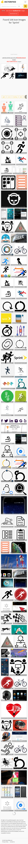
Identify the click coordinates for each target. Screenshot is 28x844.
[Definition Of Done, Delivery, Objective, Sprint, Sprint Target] (20, 134)
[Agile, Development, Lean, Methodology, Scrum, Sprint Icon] (20, 476)
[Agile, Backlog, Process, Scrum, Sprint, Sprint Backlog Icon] (20, 120)
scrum (9, 97)
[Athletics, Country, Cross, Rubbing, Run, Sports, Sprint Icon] (6, 618)
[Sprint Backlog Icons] (8, 182)
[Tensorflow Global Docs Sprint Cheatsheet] (14, 429)
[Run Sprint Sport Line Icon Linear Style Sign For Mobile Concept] (20, 409)
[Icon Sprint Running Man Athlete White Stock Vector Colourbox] (20, 594)
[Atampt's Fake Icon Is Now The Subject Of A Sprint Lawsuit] (19, 238)
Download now (13, 13)
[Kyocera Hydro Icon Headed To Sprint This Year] (20, 792)
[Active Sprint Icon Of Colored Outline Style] (7, 250)
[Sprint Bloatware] (10, 214)
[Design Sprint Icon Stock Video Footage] (19, 261)
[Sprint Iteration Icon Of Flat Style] (21, 383)
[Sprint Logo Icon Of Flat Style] (20, 357)
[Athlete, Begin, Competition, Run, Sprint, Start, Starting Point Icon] (7, 521)
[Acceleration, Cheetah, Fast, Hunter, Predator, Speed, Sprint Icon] (6, 630)
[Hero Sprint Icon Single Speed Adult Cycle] (7, 762)
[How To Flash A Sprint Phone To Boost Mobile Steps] (20, 607)
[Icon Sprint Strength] (6, 170)
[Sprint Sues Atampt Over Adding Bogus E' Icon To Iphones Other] (6, 574)
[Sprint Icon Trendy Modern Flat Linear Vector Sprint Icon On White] (20, 107)
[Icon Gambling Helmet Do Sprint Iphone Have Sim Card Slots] (6, 737)
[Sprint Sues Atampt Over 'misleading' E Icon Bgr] (14, 561)
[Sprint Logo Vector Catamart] (7, 371)
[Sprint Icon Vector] (7, 409)
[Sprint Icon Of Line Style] (7, 344)
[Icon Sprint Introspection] (8, 159)
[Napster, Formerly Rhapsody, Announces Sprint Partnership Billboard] (14, 199)
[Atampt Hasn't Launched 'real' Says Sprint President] (7, 583)
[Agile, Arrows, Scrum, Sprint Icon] (7, 476)
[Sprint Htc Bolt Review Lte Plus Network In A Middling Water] (20, 695)
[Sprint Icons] (20, 344)
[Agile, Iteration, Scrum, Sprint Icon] (20, 451)
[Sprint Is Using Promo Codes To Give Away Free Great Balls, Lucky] (19, 737)
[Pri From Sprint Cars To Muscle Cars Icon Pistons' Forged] (20, 725)
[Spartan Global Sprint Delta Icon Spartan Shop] (20, 226)
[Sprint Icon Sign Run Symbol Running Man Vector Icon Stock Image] (8, 383)
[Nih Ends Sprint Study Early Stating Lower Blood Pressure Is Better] (14, 710)
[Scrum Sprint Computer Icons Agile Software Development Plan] (7, 792)
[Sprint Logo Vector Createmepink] (21, 371)
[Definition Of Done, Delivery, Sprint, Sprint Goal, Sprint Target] (7, 107)
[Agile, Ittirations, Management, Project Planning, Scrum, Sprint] (6, 463)
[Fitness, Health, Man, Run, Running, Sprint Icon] (7, 749)
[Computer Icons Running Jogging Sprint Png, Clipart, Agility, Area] (5, 261)
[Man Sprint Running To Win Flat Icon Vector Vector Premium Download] (21, 293)
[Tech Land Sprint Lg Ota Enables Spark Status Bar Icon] (14, 777)
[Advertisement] (14, 39)
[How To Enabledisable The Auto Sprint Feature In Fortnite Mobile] (19, 653)
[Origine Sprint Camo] (6, 695)
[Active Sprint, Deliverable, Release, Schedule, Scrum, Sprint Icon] (7, 134)
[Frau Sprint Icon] (5, 271)
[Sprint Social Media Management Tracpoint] (14, 420)
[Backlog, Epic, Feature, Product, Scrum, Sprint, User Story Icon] (7, 534)
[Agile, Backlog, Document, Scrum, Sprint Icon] (20, 521)
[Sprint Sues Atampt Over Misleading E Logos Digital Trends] (14, 505)
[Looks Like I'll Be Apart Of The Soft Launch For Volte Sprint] (3, 214)
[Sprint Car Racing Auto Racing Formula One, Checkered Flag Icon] (20, 618)
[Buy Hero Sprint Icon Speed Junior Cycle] (20, 250)
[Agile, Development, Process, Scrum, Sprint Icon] (7, 489)
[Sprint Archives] (20, 396)
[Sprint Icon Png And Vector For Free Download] (7, 331)
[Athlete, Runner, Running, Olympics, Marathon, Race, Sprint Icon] (20, 147)
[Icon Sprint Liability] (20, 283)
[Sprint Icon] (6, 318)
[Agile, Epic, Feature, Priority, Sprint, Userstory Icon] (7, 451)
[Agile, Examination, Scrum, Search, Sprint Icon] (20, 489)
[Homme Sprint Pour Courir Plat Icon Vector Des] (21, 159)
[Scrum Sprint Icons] (7, 306)
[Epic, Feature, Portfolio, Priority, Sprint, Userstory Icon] (5, 653)
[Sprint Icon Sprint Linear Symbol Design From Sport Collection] (7, 120)
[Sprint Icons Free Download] (7, 357)
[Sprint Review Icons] (7, 226)
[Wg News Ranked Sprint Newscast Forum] (5, 667)
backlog (15, 97)
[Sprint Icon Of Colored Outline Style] (20, 331)
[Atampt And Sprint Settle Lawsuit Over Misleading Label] (18, 547)
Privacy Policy (5, 842)
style (21, 97)
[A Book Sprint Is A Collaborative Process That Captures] (5, 238)
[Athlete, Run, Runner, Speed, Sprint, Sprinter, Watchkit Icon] (7, 594)
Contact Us (12, 842)
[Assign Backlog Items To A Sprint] (20, 170)
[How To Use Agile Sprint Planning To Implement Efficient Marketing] (19, 271)
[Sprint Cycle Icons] (20, 306)
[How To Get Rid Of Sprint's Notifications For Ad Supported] (20, 214)
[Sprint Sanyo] (6, 607)
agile (4, 97)
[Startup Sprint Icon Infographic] (7, 396)
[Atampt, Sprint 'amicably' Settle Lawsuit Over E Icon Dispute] (19, 630)
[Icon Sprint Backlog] (22, 182)
